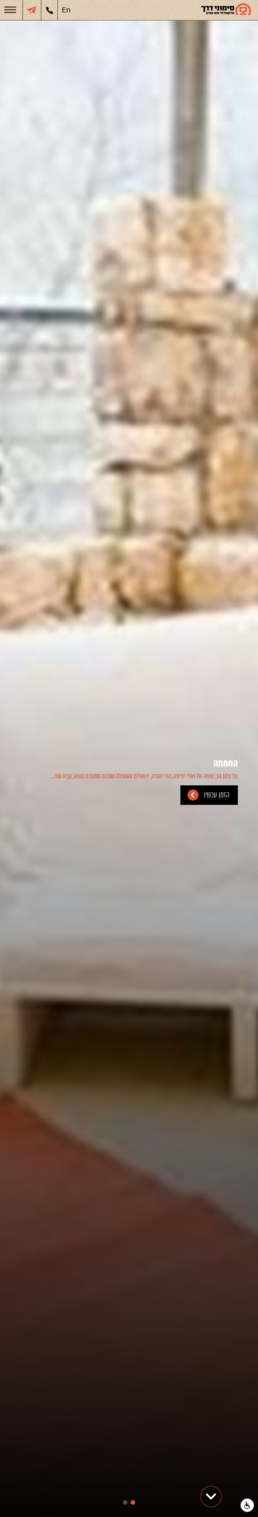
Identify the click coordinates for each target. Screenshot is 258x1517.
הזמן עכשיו (216, 794)
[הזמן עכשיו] (29, 10)
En (66, 10)
